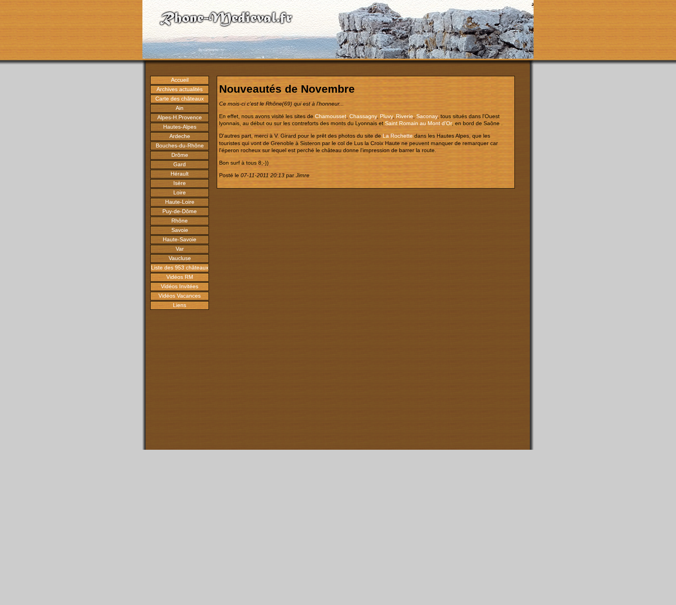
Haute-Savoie (179, 239)
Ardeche (179, 136)
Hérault (180, 174)
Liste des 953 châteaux (180, 267)
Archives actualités (179, 89)
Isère (179, 183)
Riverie (404, 116)
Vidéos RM (179, 277)
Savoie (179, 230)
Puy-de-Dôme (179, 211)
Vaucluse (180, 258)
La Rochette (398, 136)
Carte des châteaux (179, 98)
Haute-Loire (179, 202)
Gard (179, 164)
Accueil (180, 80)
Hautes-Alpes (179, 127)
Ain (179, 108)
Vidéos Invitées (179, 286)
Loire (179, 192)
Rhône (179, 220)
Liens (179, 305)
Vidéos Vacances (179, 296)
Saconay (426, 116)
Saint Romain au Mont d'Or (418, 123)
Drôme (179, 155)
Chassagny (363, 116)
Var (180, 249)
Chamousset (330, 116)
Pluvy (386, 116)
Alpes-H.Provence (179, 117)
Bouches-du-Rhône (180, 145)
